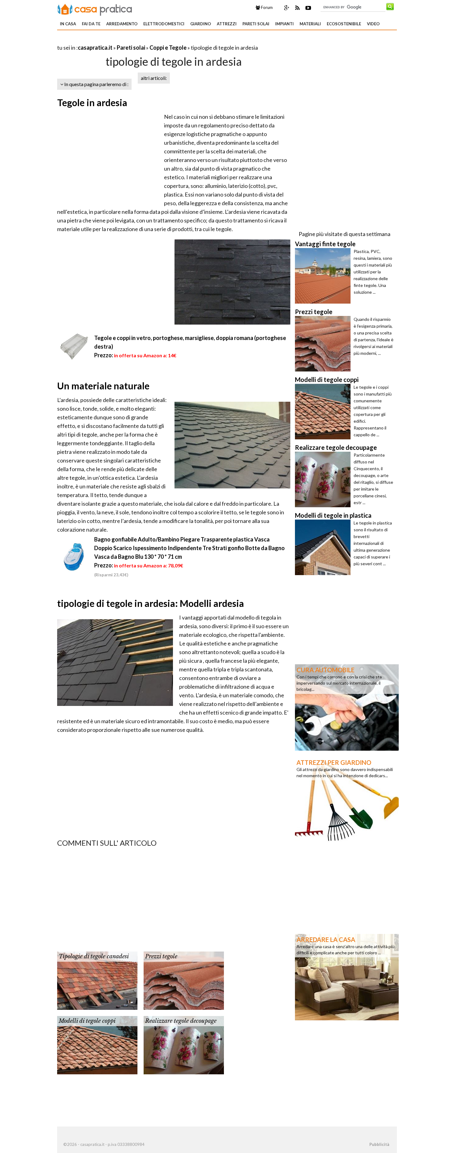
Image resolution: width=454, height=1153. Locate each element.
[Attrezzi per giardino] (347, 799)
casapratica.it (95, 47)
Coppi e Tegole (168, 47)
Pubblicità (379, 1144)
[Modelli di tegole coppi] (97, 1044)
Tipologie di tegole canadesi (94, 956)
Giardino (200, 23)
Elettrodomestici (163, 23)
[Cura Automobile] (347, 706)
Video (373, 23)
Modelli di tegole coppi (87, 1021)
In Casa (68, 23)
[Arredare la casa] (347, 976)
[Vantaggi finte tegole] (324, 276)
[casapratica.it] (94, 8)
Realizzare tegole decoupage (180, 1021)
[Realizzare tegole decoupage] (184, 1044)
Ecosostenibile (344, 23)
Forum (266, 7)
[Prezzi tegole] (184, 980)
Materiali (310, 23)
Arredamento (121, 23)
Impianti (284, 23)
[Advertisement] (129, 40)
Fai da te (91, 23)
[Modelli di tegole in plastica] (324, 547)
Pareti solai (255, 23)
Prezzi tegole (161, 956)
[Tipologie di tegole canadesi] (97, 980)
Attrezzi (227, 23)
